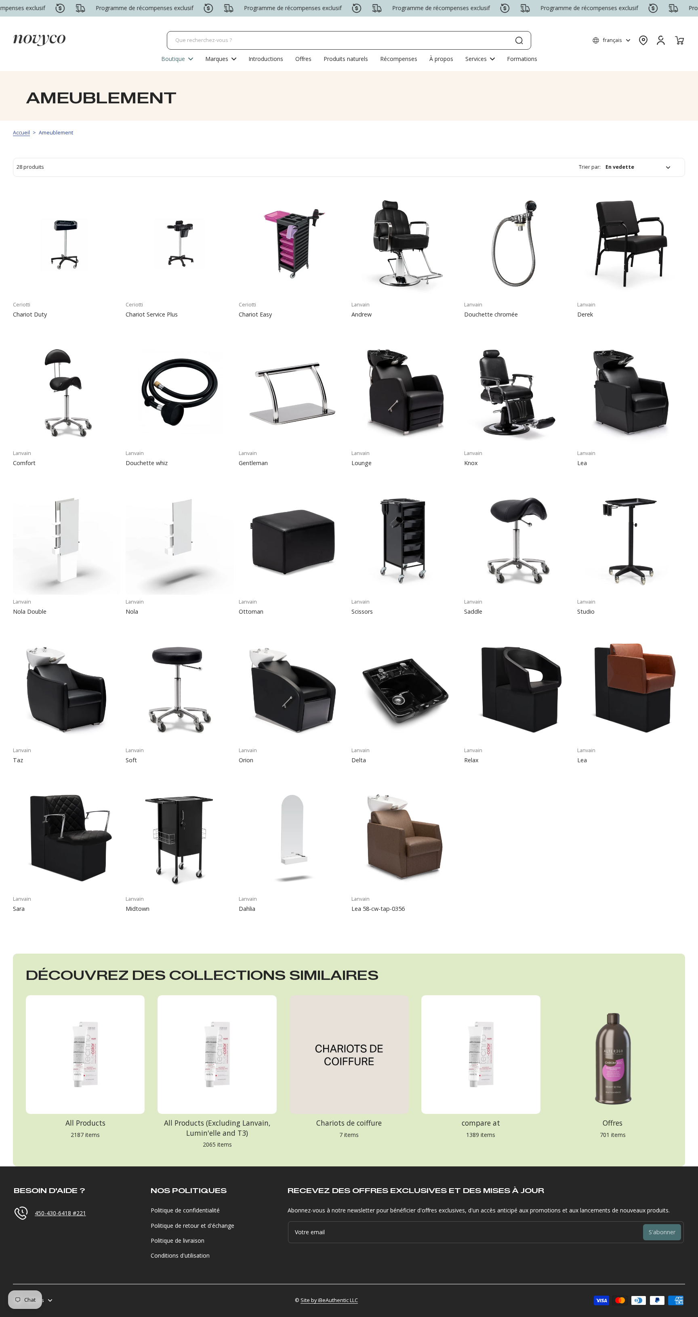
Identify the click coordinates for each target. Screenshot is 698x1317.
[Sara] (67, 838)
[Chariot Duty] (67, 244)
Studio (586, 611)
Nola (132, 611)
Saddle (473, 611)
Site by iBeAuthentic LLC (329, 1300)
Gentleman (253, 463)
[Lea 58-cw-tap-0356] (405, 838)
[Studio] (631, 541)
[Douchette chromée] (518, 244)
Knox (471, 463)
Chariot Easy (255, 314)
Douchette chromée (491, 314)
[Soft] (179, 689)
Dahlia (247, 908)
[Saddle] (518, 541)
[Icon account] (661, 40)
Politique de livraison (177, 1240)
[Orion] (293, 689)
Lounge (361, 463)
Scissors (362, 611)
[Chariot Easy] (293, 244)
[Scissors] (405, 541)
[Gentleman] (293, 392)
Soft (131, 760)
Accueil (21, 132)
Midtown (137, 908)
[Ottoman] (293, 541)
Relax (471, 760)
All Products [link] (85, 1123)
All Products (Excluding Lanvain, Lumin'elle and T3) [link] (217, 1128)
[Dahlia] (293, 838)
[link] (220, 59)
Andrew (361, 314)
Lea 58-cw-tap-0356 (378, 908)
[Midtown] (179, 838)
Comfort (24, 463)
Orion (246, 760)
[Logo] (39, 40)
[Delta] (405, 689)
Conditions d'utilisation (180, 1255)
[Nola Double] (67, 541)
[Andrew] (405, 244)
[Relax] (518, 689)
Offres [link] (612, 1123)
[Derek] (631, 244)
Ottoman (251, 611)
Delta (358, 760)
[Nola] (179, 541)
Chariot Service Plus (152, 314)
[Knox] (518, 392)
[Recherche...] (519, 40)
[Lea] (631, 392)
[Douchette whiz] (179, 392)
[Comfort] (67, 392)
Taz (18, 760)
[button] (611, 40)
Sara (19, 908)
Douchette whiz (147, 463)
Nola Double (29, 611)
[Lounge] (405, 392)
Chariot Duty (30, 314)
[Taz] (67, 689)
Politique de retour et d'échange (192, 1225)
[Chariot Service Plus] (179, 244)
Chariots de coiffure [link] (349, 1123)
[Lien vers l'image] (85, 1074)
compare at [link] (481, 1123)
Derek (585, 314)
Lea (582, 463)
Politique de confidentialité (185, 1210)
